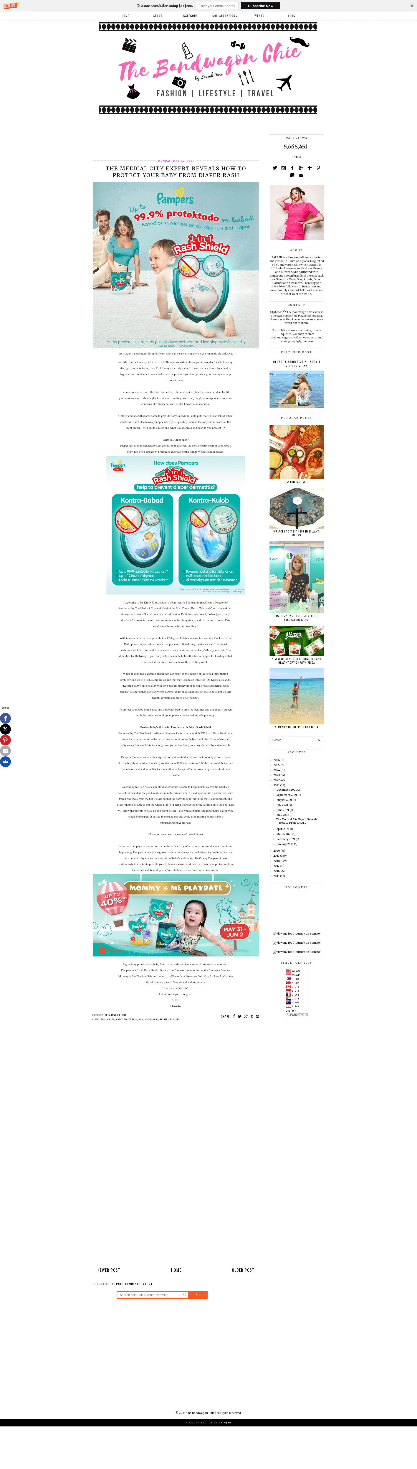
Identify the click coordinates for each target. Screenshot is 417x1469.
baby (111, 1019)
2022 (276, 780)
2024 (276, 770)
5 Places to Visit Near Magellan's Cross (296, 533)
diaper (119, 1019)
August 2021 (284, 799)
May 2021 (282, 815)
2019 (276, 855)
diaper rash (130, 1019)
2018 (276, 860)
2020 (276, 850)
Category (190, 15)
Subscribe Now (260, 5)
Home (125, 15)
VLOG (291, 15)
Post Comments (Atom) (134, 1284)
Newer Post (109, 1270)
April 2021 (282, 829)
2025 (276, 765)
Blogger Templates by (208, 1422)
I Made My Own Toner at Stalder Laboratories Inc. (297, 618)
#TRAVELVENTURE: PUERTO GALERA (296, 727)
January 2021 (284, 844)
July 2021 (282, 804)
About (158, 15)
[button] (208, 6)
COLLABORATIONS (224, 15)
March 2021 (284, 834)
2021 (276, 785)
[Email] (5, 750)
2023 (276, 775)
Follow (296, 157)
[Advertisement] (172, 144)
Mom (141, 1019)
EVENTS (259, 15)
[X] (5, 729)
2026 (276, 760)
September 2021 (286, 794)
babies (104, 1019)
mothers (164, 1019)
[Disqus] (176, 1087)
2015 (276, 876)
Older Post (243, 1270)
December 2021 (286, 789)
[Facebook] (5, 718)
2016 (276, 870)
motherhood (151, 1019)
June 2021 (282, 810)
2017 (276, 865)
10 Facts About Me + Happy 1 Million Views (296, 363)
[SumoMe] (5, 761)
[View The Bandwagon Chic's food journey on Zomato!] (297, 933)
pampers (174, 1019)
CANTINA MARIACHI (296, 482)
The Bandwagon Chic (200, 1413)
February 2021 (285, 839)
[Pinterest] (5, 740)
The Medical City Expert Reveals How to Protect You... (296, 821)
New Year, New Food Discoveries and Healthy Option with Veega (296, 660)
